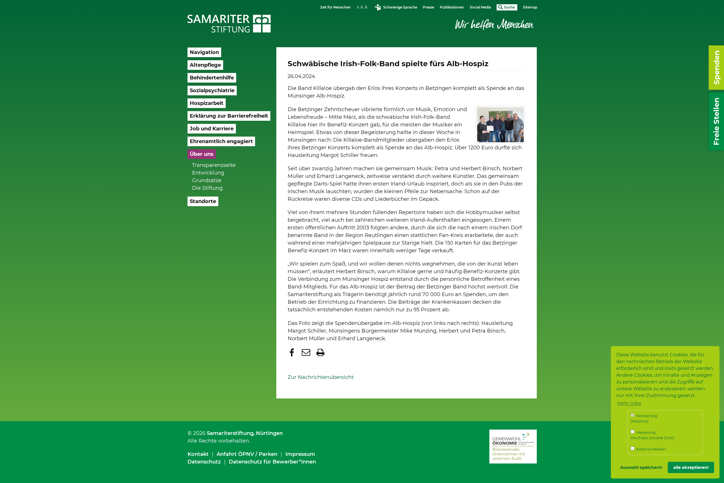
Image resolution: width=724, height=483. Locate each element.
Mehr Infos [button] (629, 403)
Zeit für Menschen (335, 7)
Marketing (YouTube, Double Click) (652, 435)
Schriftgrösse (363, 6)
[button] (293, 352)
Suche (509, 7)
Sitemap (530, 7)
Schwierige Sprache (400, 7)
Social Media (480, 7)
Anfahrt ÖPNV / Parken (247, 454)
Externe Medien (650, 449)
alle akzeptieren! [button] (690, 467)
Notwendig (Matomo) (644, 418)
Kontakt (198, 454)
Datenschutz (204, 462)
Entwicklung (208, 173)
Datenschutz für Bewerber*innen (272, 462)
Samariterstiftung (230, 433)
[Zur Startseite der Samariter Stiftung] (229, 24)
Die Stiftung (207, 188)
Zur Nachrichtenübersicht (321, 377)
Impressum (300, 454)
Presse (428, 7)
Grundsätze (206, 180)
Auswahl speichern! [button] (641, 467)
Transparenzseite (214, 165)
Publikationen (452, 7)
